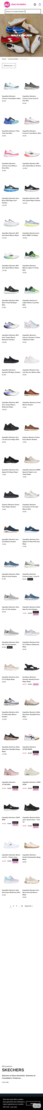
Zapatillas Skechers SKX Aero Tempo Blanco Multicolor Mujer (10, 405)
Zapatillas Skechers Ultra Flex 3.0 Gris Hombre (10, 608)
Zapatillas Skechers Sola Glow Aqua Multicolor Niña (11, 891)
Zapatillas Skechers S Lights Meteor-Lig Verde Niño (30, 303)
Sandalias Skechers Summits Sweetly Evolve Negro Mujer (30, 679)
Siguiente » (29, 906)
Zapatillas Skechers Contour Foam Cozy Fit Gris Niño (30, 98)
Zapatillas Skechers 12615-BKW (11, 819)
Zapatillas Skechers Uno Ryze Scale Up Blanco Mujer (30, 892)
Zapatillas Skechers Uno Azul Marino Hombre (10, 540)
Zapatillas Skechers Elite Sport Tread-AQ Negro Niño (10, 303)
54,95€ (4, 307)
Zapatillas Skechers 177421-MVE (8, 783)
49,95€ (24, 342)
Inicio (4, 59)
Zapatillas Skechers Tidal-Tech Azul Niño (11, 132)
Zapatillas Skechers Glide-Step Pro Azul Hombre (11, 575)
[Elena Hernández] (15, 4)
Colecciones (13, 59)
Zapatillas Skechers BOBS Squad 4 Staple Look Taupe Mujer (31, 472)
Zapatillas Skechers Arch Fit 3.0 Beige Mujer (10, 678)
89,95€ (4, 375)
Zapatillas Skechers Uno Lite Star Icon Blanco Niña (31, 371)
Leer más (5, 1082)
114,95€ (4, 719)
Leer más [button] (13, 1107)
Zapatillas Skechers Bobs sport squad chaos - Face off (31, 820)
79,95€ (24, 442)
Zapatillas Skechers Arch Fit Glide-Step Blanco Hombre (10, 714)
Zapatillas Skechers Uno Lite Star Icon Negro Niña (10, 438)
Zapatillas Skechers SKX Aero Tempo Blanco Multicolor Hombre (10, 337)
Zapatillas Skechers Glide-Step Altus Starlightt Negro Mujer (11, 749)
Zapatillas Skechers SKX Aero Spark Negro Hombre (31, 199)
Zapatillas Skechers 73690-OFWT (31, 783)
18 (22, 906)
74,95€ (24, 407)
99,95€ (4, 579)
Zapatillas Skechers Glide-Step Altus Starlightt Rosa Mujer (31, 714)
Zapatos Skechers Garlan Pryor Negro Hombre (10, 506)
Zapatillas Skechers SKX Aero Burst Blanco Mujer (10, 234)
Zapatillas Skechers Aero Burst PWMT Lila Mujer (30, 234)
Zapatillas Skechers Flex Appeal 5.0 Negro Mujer (10, 471)
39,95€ (24, 272)
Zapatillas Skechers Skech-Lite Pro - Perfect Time (11, 856)
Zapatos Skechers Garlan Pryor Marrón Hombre (31, 438)
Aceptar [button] (33, 1103)
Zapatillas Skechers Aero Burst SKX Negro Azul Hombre (10, 200)
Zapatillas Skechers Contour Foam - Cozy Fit (30, 575)
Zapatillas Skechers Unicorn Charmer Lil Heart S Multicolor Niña (31, 337)
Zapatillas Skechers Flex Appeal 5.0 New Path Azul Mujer (31, 542)
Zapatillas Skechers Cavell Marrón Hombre (31, 404)
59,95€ (4, 101)
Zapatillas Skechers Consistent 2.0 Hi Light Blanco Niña (30, 507)
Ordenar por (8, 65)
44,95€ (4, 136)
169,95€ (4, 342)
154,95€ (4, 205)
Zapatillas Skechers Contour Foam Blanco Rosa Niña (9, 166)
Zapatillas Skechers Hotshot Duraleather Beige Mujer (31, 857)
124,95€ (24, 168)
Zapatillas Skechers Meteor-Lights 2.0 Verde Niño (30, 268)
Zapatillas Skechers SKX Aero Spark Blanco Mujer (10, 267)
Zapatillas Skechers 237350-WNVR (29, 748)
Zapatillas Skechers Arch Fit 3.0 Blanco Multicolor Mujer (30, 644)
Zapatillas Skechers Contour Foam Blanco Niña (11, 97)
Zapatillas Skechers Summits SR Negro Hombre (11, 371)
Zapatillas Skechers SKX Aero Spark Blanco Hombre (31, 165)
